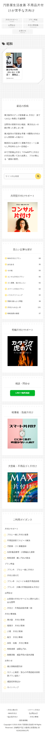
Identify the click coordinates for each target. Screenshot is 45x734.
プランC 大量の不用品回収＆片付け (23, 587)
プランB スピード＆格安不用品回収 (23, 581)
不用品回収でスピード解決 (18, 540)
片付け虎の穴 (13, 575)
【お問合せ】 (33, 713)
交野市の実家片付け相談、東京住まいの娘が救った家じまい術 (21, 126)
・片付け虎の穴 (12, 710)
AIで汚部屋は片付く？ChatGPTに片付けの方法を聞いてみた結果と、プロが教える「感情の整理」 (21, 155)
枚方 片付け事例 (15, 637)
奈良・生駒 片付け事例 (17, 643)
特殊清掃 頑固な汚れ (16, 649)
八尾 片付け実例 (15, 631)
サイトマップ (13, 687)
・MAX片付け (12, 713)
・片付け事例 (33, 717)
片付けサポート (11, 529)
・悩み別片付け (12, 717)
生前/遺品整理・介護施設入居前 (21, 552)
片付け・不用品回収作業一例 (19, 608)
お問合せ (8, 593)
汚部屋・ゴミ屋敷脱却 (16, 546)
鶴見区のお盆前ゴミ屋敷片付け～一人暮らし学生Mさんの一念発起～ (21, 144)
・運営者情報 (23, 720)
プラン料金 (9, 564)
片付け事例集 (10, 614)
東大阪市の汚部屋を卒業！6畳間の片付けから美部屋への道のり (22, 135)
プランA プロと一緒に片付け (20, 570)
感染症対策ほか (14, 682)
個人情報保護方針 (15, 666)
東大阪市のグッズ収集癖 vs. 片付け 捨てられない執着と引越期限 (22, 117)
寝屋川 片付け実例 (15, 626)
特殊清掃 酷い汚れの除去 (18, 558)
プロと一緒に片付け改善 (17, 535)
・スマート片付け (33, 710)
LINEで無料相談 (22, 393)
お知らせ (8, 660)
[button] (38, 176)
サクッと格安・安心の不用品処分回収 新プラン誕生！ (24, 674)
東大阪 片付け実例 (15, 620)
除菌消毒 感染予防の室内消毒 (20, 655)
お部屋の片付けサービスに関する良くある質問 (23, 600)
